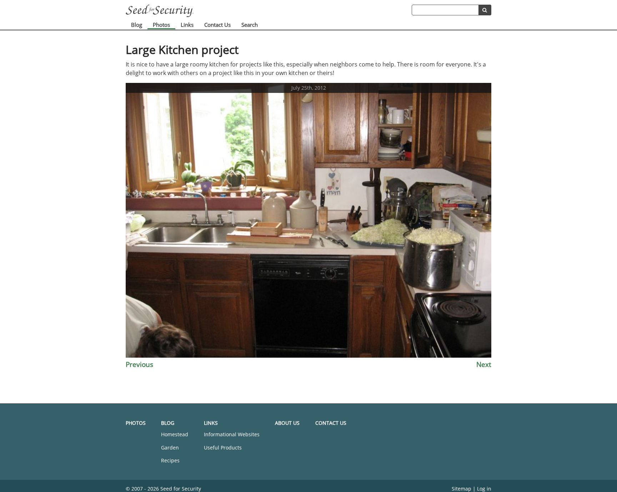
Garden (170, 447)
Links (187, 24)
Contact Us (217, 24)
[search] (485, 10)
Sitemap (461, 488)
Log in (484, 488)
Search (249, 24)
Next (483, 364)
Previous (139, 364)
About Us (287, 422)
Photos (161, 24)
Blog (136, 24)
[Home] (269, 11)
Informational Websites (232, 434)
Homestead (174, 434)
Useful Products (223, 447)
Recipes (170, 460)
